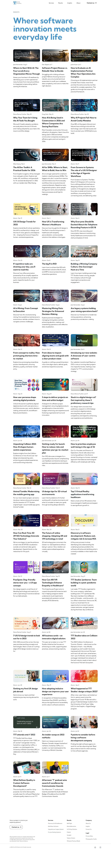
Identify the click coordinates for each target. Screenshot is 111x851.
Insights (88, 826)
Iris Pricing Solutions (72, 829)
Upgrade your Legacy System (56, 829)
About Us (88, 823)
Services (51, 3)
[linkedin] (100, 847)
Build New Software (53, 826)
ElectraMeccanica (71, 826)
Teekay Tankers (71, 838)
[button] (51, 3)
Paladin (69, 832)
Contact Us (88, 829)
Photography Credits (91, 839)
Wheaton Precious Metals (73, 841)
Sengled (69, 835)
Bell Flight (69, 823)
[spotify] (95, 847)
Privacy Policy (89, 836)
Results (60, 3)
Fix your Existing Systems (54, 832)
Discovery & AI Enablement (55, 823)
